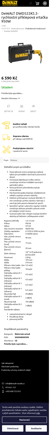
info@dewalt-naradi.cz (15, 383)
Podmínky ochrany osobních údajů (15, 370)
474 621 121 (10, 387)
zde (38, 413)
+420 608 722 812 (13, 391)
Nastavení (24, 419)
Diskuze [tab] (13, 160)
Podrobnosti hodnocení (35, 28)
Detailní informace (9, 98)
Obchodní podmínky (10, 366)
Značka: (11, 31)
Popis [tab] (6, 160)
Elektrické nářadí (22, 334)
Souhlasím (36, 428)
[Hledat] (30, 3)
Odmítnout (12, 428)
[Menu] (45, 3)
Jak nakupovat (7, 363)
